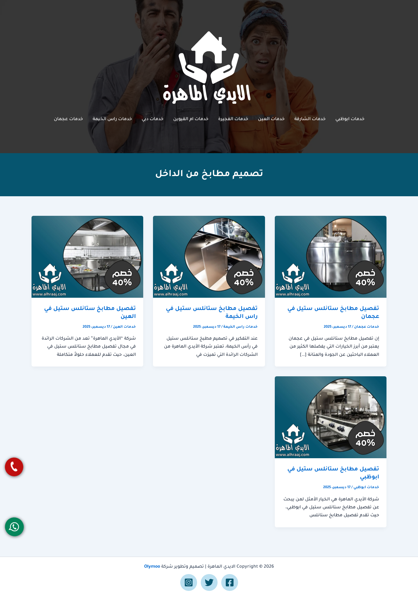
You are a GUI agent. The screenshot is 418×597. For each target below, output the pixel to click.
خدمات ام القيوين (190, 119)
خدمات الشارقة (310, 119)
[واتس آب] (14, 527)
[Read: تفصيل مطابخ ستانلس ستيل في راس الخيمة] (209, 257)
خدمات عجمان (68, 119)
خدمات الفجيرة (233, 119)
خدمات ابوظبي (349, 119)
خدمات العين (271, 119)
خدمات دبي (152, 119)
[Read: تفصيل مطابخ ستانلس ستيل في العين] (87, 257)
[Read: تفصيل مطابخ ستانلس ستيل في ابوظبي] (330, 417)
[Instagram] (188, 582)
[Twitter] (209, 582)
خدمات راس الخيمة (112, 119)
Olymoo (152, 567)
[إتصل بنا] (14, 467)
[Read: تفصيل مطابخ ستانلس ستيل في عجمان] (330, 257)
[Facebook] (229, 582)
